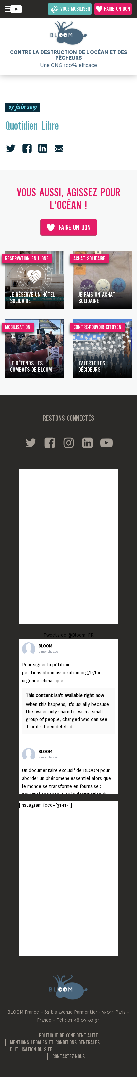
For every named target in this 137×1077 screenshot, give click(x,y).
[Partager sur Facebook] (27, 148)
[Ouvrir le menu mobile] (8, 9)
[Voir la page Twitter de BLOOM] (31, 443)
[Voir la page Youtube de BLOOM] (16, 9)
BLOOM (45, 646)
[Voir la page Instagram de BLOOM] (69, 443)
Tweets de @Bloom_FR (68, 635)
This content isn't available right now (65, 695)
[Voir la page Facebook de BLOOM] (50, 443)
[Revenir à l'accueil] (68, 33)
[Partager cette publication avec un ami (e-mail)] (59, 148)
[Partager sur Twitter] (11, 148)
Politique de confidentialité (68, 1036)
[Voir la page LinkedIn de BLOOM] (87, 443)
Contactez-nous (68, 1057)
